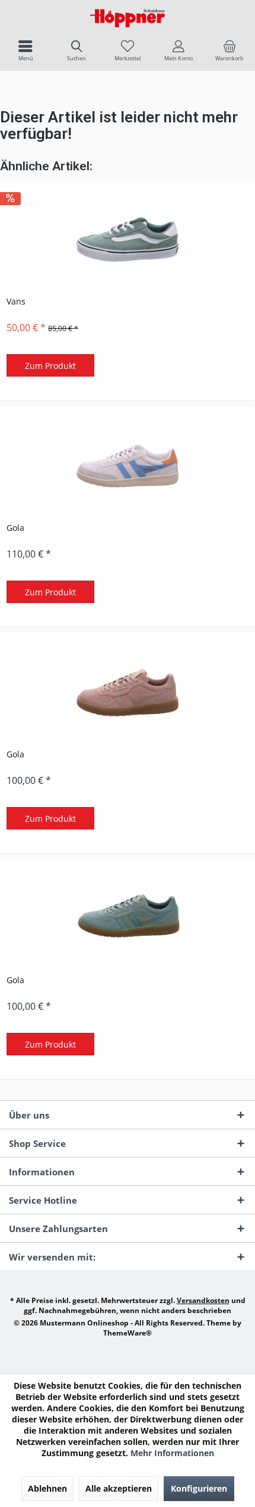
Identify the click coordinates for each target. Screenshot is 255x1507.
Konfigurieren (199, 1488)
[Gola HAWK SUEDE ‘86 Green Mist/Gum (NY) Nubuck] (127, 918)
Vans (16, 301)
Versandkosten (203, 1300)
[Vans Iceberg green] (127, 239)
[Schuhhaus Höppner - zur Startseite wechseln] (127, 18)
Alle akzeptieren (118, 1488)
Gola (15, 527)
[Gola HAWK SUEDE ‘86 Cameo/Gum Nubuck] (127, 692)
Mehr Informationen (172, 1453)
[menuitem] (25, 50)
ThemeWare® (127, 1333)
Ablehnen (47, 1488)
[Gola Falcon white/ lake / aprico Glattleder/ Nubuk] (127, 466)
